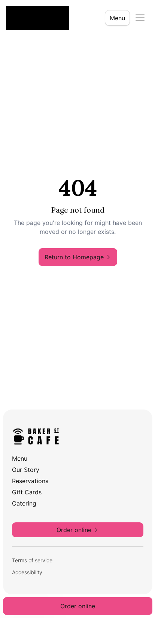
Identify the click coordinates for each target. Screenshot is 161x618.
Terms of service (32, 560)
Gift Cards (27, 492)
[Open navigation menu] (140, 17)
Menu (117, 18)
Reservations (30, 481)
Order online (77, 606)
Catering (24, 503)
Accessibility (27, 572)
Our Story (25, 469)
